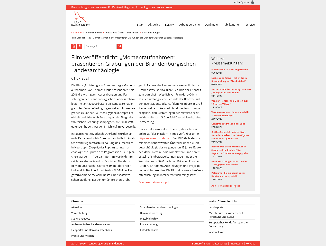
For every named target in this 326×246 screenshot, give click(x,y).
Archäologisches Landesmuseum (90, 224)
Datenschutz (220, 243)
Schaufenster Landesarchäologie (159, 207)
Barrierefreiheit (201, 243)
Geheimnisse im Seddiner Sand (228, 123)
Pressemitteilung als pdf (154, 182)
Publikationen (231, 24)
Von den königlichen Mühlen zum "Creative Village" (229, 102)
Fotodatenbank (149, 230)
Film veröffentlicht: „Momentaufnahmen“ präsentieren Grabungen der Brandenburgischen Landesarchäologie (127, 37)
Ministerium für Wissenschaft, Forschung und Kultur (226, 215)
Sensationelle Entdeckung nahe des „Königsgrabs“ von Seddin (231, 91)
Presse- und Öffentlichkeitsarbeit (122, 32)
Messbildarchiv (149, 218)
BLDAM (169, 24)
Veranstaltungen (80, 213)
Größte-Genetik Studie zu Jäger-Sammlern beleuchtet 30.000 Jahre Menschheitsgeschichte (230, 135)
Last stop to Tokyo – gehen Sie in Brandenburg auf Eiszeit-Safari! (229, 79)
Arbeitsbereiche (189, 24)
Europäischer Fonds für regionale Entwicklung (228, 224)
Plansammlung (149, 224)
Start (140, 24)
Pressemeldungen (151, 32)
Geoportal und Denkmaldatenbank (91, 230)
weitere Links (216, 232)
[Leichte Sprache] (253, 2)
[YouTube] (73, 46)
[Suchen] (119, 46)
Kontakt (250, 243)
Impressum (236, 243)
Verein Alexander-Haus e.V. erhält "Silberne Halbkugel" (230, 114)
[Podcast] (79, 46)
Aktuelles (154, 24)
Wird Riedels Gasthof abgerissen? (229, 69)
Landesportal (216, 207)
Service (250, 24)
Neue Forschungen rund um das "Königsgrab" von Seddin (229, 163)
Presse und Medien (82, 235)
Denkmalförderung (151, 213)
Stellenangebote (80, 218)
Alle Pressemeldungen (225, 186)
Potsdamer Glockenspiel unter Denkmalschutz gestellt (228, 174)
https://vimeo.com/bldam (155, 138)
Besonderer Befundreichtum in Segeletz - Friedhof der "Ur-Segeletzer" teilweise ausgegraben (230, 150)
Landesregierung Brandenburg (106, 243)
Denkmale (211, 24)
